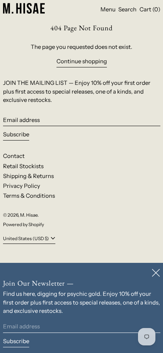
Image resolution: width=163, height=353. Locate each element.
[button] (127, 9)
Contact (14, 155)
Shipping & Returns (28, 176)
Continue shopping (81, 61)
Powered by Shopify (23, 224)
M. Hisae (29, 215)
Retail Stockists (23, 166)
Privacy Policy (21, 185)
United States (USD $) (26, 238)
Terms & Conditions (29, 195)
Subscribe (16, 134)
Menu (108, 9)
